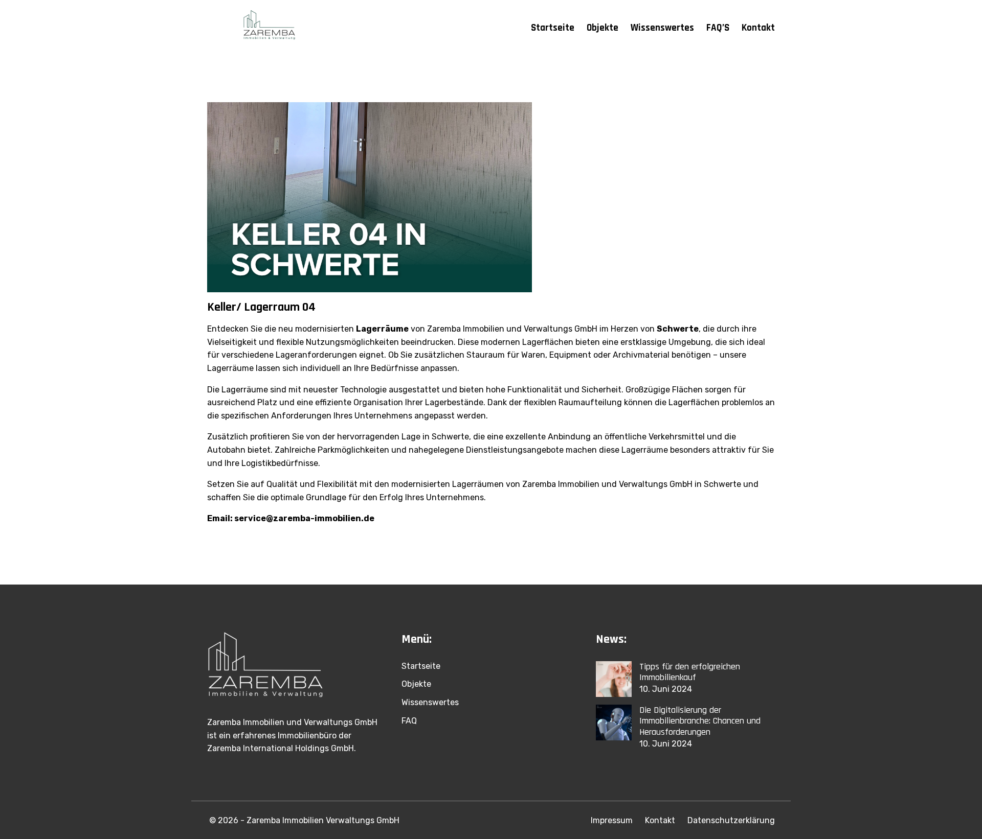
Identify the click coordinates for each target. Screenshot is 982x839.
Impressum (612, 820)
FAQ (409, 721)
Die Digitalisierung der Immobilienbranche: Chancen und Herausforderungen (700, 721)
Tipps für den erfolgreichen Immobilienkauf (689, 672)
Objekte (602, 27)
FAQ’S (717, 27)
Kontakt (758, 27)
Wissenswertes (662, 27)
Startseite (552, 27)
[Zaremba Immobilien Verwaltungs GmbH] (272, 28)
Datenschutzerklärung (731, 820)
